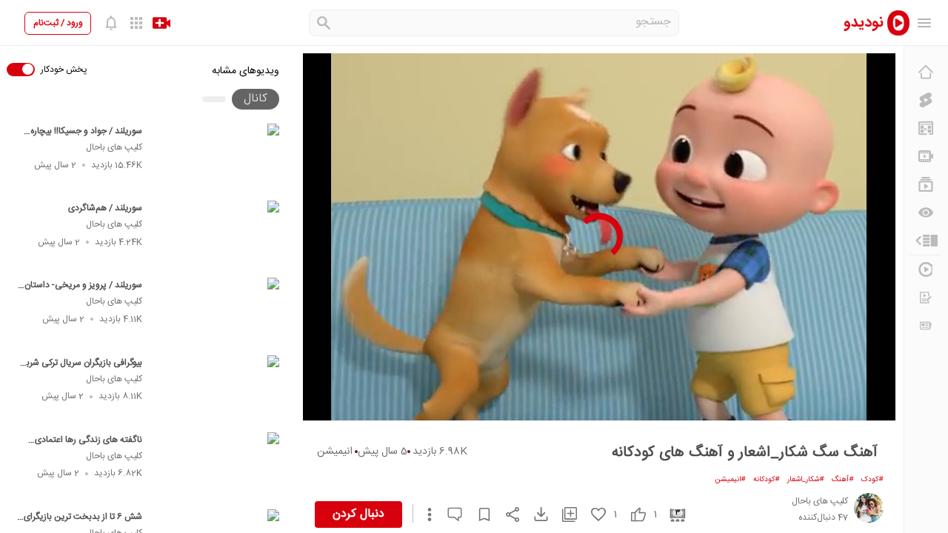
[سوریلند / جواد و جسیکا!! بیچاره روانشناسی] (217, 158)
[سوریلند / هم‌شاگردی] (217, 235)
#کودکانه (766, 480)
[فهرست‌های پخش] (925, 184)
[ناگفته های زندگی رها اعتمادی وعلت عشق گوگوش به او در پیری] (217, 466)
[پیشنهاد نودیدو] (925, 128)
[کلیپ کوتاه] (925, 100)
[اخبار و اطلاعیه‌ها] (925, 326)
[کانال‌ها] (925, 156)
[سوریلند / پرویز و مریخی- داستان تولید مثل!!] (217, 312)
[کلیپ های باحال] (869, 508)
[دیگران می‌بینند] (925, 212)
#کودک (872, 480)
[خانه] (925, 72)
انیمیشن (335, 451)
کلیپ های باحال (114, 147)
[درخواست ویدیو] (925, 298)
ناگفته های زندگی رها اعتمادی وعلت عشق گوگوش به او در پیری (84, 447)
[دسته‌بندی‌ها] (925, 241)
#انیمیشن (730, 480)
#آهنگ (843, 480)
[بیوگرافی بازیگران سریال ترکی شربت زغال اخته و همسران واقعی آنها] (217, 389)
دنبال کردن (358, 514)
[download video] (534, 514)
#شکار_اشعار (805, 480)
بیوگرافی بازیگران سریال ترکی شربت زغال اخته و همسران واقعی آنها (80, 370)
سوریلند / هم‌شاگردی (105, 208)
